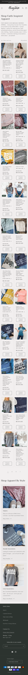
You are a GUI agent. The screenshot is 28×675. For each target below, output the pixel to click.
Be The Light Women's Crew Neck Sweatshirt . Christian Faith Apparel (7, 417)
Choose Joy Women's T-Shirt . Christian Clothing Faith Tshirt (7, 100)
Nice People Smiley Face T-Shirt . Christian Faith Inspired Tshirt (7, 168)
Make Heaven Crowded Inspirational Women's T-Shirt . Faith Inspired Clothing (7, 134)
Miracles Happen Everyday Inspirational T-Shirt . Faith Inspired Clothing (20, 273)
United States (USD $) (13, 661)
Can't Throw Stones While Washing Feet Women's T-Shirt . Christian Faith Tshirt (20, 417)
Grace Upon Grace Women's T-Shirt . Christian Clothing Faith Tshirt (7, 237)
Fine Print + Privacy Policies (9, 623)
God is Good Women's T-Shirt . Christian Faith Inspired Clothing (7, 308)
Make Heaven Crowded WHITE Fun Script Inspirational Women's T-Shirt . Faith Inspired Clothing (20, 453)
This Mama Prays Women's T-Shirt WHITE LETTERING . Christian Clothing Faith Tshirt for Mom (7, 63)
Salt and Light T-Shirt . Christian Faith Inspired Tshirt (7, 343)
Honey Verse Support (8, 632)
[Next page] (20, 471)
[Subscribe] (23, 646)
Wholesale (5, 620)
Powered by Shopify (17, 672)
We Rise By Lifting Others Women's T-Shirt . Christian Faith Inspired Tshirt (7, 202)
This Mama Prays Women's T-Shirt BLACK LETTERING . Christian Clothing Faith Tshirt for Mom (7, 273)
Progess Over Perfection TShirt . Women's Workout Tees (20, 308)
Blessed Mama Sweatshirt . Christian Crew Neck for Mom (19, 237)
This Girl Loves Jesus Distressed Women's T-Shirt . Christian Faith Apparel (20, 378)
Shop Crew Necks (7, 598)
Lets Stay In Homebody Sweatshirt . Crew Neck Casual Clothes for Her (7, 451)
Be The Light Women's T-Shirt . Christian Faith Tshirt (20, 133)
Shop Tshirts (6, 518)
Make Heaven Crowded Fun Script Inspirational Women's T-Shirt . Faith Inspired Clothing (20, 202)
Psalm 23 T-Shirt (20, 166)
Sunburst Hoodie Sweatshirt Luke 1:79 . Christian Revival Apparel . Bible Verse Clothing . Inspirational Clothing (20, 64)
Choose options (7, 76)
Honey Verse (12, 672)
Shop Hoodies (6, 558)
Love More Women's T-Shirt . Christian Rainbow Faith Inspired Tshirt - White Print (20, 344)
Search (4, 610)
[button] (2, 8)
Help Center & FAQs (8, 617)
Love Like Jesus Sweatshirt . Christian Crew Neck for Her (19, 100)
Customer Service (7, 613)
